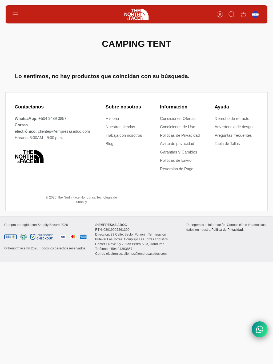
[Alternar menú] (18, 14)
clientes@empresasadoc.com (64, 131)
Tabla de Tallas (227, 143)
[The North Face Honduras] (136, 14)
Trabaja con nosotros (124, 135)
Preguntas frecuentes (233, 135)
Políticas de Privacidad (180, 135)
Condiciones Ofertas (178, 118)
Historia (112, 118)
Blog (109, 143)
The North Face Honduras (76, 197)
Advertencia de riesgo (233, 126)
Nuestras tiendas (120, 126)
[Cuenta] (220, 14)
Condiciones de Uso (177, 126)
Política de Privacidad (227, 230)
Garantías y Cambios (178, 152)
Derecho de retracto (232, 118)
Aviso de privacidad (177, 143)
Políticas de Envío (175, 160)
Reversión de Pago (176, 169)
